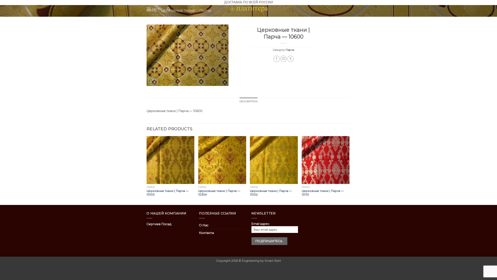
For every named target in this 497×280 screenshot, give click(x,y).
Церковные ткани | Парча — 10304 (219, 192)
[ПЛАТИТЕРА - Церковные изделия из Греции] (248, 9)
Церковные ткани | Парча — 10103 (168, 192)
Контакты (206, 233)
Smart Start (273, 260)
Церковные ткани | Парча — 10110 (323, 192)
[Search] (168, 9)
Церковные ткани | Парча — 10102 (271, 192)
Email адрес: (260, 224)
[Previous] (147, 170)
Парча (290, 49)
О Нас (204, 225)
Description (248, 101)
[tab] (248, 101)
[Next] (349, 170)
